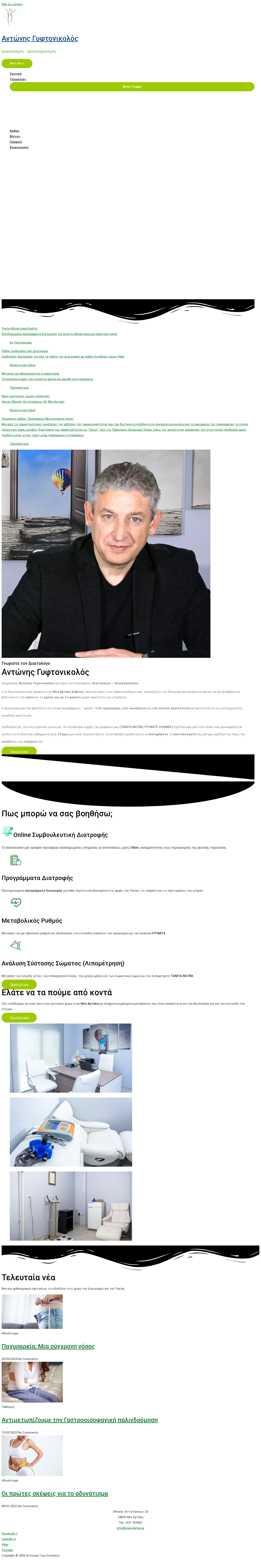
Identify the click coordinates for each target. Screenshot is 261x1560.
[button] (19, 751)
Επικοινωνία (19, 147)
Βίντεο (15, 136)
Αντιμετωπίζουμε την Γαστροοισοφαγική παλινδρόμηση (80, 1419)
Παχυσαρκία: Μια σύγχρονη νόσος (48, 1346)
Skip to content (12, 4)
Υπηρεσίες (18, 79)
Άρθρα (14, 131)
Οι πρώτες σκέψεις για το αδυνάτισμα (55, 1493)
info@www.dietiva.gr (130, 1528)
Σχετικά (16, 74)
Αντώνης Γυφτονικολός (40, 38)
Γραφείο (16, 142)
